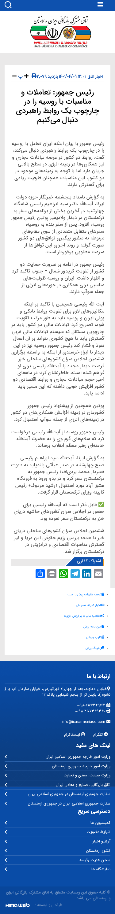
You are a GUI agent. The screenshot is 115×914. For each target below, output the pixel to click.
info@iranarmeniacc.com (84, 722)
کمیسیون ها (100, 823)
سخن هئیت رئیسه (94, 860)
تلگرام (98, 734)
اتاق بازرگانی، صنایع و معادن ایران (83, 785)
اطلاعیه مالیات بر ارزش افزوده (82, 616)
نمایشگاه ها (100, 869)
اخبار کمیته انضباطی (88, 605)
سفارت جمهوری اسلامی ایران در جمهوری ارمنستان (69, 803)
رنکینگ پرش (93, 648)
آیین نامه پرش (92, 626)
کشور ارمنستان (98, 850)
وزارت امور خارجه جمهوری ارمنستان (81, 766)
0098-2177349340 (91, 711)
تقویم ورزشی (94, 637)
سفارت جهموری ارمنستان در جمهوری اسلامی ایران (69, 794)
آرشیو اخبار (101, 841)
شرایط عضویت (98, 832)
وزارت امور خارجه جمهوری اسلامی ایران (78, 756)
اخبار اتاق (95, 76)
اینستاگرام (72, 734)
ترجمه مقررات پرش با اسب (84, 594)
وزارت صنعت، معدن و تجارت (86, 775)
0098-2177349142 (91, 705)
